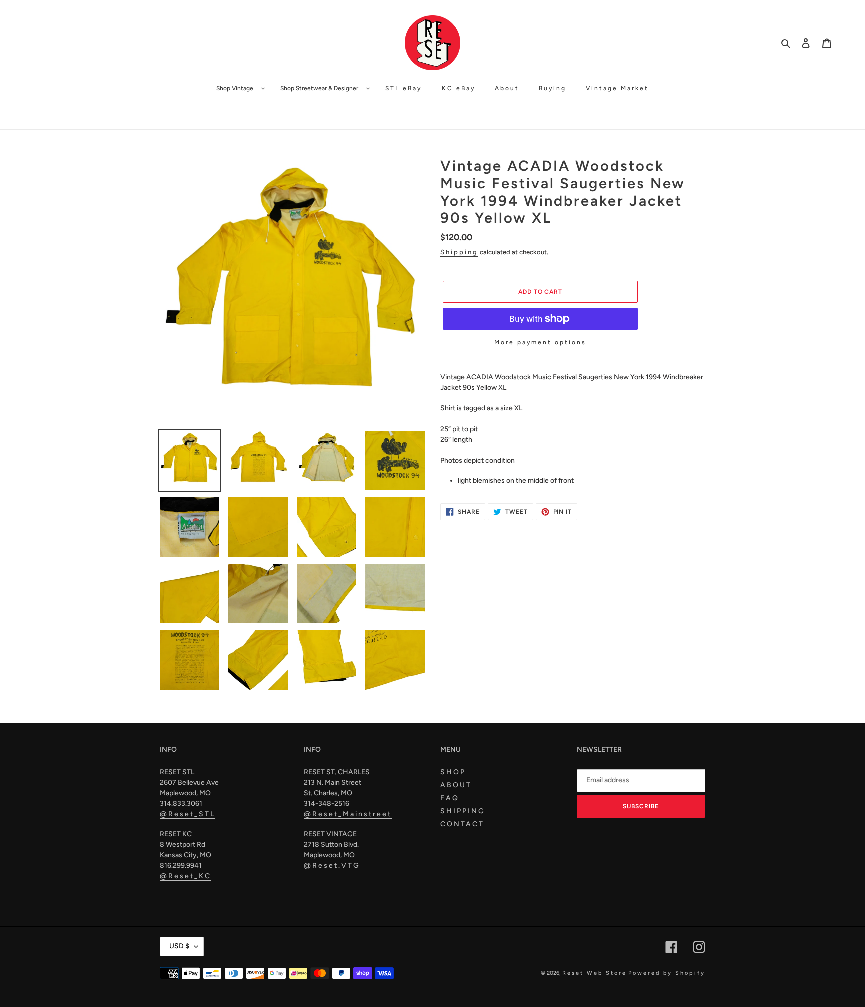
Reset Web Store (594, 973)
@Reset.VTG (332, 865)
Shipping (459, 252)
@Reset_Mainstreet (348, 814)
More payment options (540, 342)
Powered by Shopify (666, 973)
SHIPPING (462, 811)
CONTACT (462, 824)
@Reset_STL (187, 814)
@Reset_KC (185, 876)
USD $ (179, 946)
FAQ (449, 798)
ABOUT (456, 785)
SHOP (453, 772)
